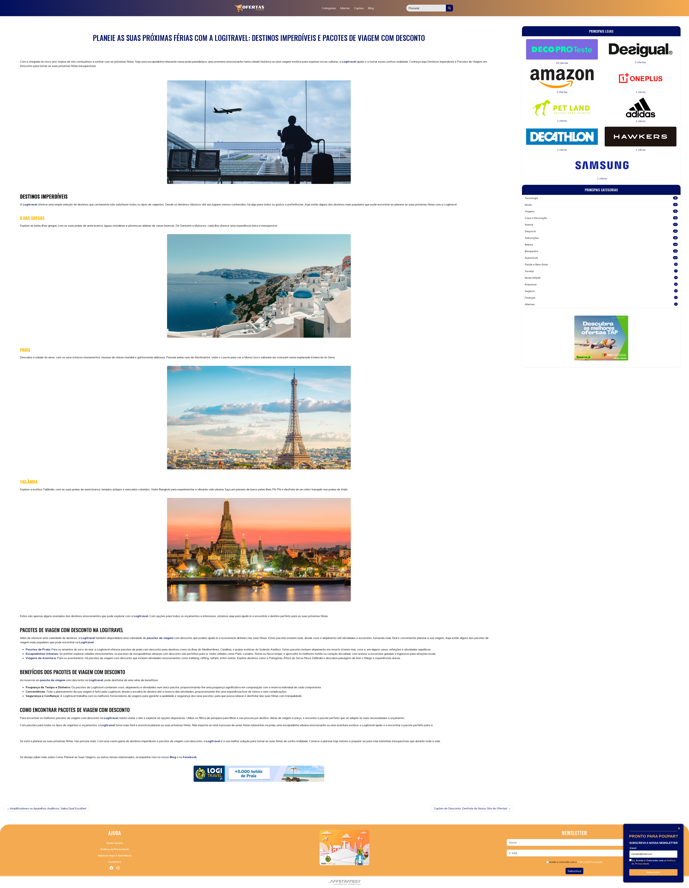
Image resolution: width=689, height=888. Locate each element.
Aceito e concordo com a (576, 862)
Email (633, 848)
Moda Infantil (600, 277)
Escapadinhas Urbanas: (42, 653)
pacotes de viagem (160, 638)
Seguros (600, 291)
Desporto (600, 231)
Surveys (600, 271)
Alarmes (600, 304)
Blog (371, 8)
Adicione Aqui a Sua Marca (114, 855)
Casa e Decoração (600, 218)
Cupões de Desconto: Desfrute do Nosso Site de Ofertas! (470, 808)
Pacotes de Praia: (38, 649)
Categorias (329, 8)
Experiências (61, 792)
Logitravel (349, 61)
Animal (600, 224)
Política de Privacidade (114, 849)
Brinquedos (600, 251)
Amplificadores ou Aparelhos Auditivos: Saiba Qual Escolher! (48, 808)
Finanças (600, 297)
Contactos (114, 861)
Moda (600, 204)
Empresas (600, 284)
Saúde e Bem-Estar (600, 264)
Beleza (600, 244)
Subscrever (653, 872)
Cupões (359, 8)
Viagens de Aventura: (41, 658)
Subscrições (600, 238)
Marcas (345, 8)
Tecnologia (600, 198)
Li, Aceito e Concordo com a (654, 862)
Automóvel (600, 257)
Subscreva (574, 871)
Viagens (38, 792)
